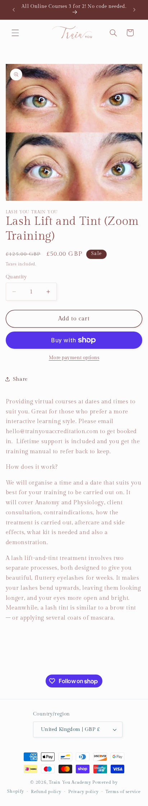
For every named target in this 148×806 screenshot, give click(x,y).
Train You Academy (70, 782)
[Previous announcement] (14, 10)
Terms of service (123, 791)
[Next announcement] (134, 10)
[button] (15, 32)
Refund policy (46, 791)
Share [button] (20, 379)
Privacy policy (83, 791)
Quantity (16, 277)
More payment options (74, 358)
